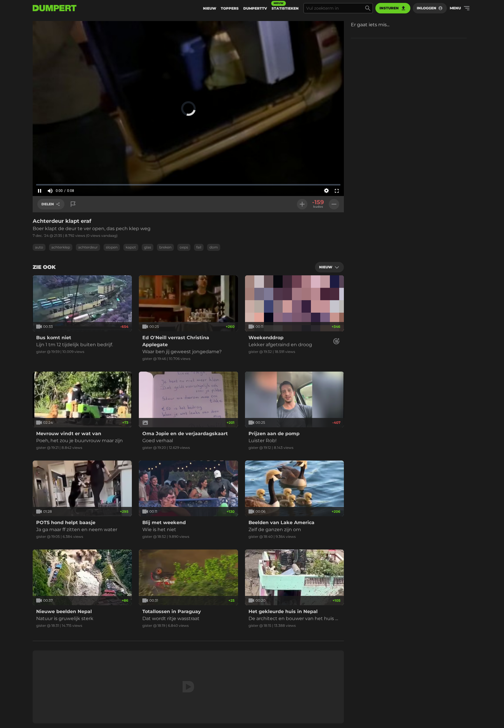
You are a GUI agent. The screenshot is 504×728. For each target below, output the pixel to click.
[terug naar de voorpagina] (54, 8)
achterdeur (88, 247)
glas (147, 247)
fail (198, 247)
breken (165, 247)
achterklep (60, 247)
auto (39, 247)
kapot (131, 247)
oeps (184, 247)
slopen (112, 247)
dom (213, 247)
